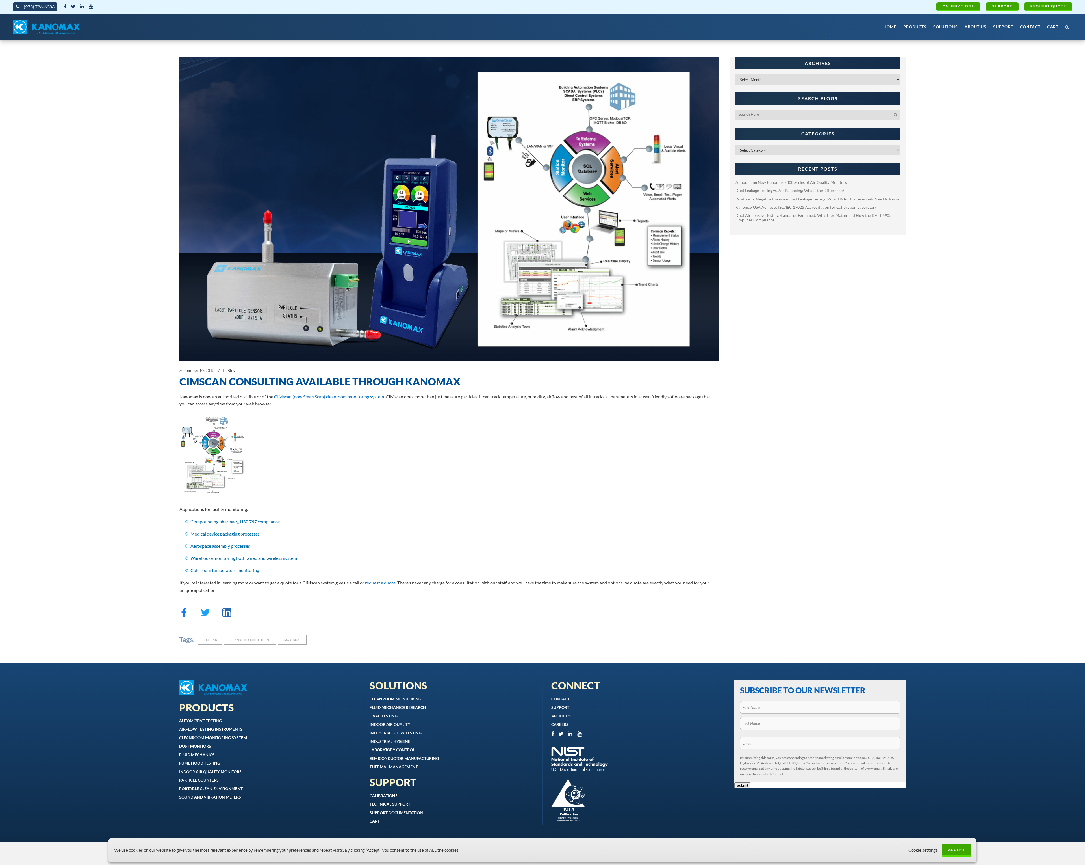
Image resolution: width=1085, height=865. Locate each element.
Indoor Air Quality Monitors (210, 771)
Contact (560, 698)
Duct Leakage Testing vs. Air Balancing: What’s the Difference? (789, 190)
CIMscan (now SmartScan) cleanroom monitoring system (329, 396)
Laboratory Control (392, 749)
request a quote (380, 582)
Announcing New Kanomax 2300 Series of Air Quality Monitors (791, 182)
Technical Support (390, 804)
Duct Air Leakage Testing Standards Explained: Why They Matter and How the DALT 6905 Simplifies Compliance (813, 217)
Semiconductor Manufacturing (404, 758)
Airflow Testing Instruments (210, 729)
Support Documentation (396, 812)
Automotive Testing (200, 720)
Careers (559, 724)
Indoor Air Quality (390, 724)
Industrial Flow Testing (396, 732)
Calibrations (958, 6)
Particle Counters (199, 780)
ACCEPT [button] (956, 849)
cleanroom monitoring (250, 640)
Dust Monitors (195, 746)
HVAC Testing (384, 715)
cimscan (210, 640)
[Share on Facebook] (183, 615)
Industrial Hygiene (390, 741)
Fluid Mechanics (196, 754)
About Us (561, 715)
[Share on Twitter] (205, 615)
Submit (742, 785)
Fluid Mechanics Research (398, 707)
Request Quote (1048, 6)
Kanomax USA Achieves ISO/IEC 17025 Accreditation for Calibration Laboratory (806, 207)
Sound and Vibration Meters (210, 797)
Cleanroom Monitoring (395, 698)
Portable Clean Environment (211, 788)
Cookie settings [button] (923, 850)
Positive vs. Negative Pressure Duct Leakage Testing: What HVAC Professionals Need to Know (817, 199)
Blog (231, 370)
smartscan (292, 640)
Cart (375, 821)
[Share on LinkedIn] (226, 615)
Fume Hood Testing (199, 763)
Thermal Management (394, 766)
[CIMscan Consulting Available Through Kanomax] (449, 209)
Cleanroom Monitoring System (213, 737)
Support (1002, 6)
